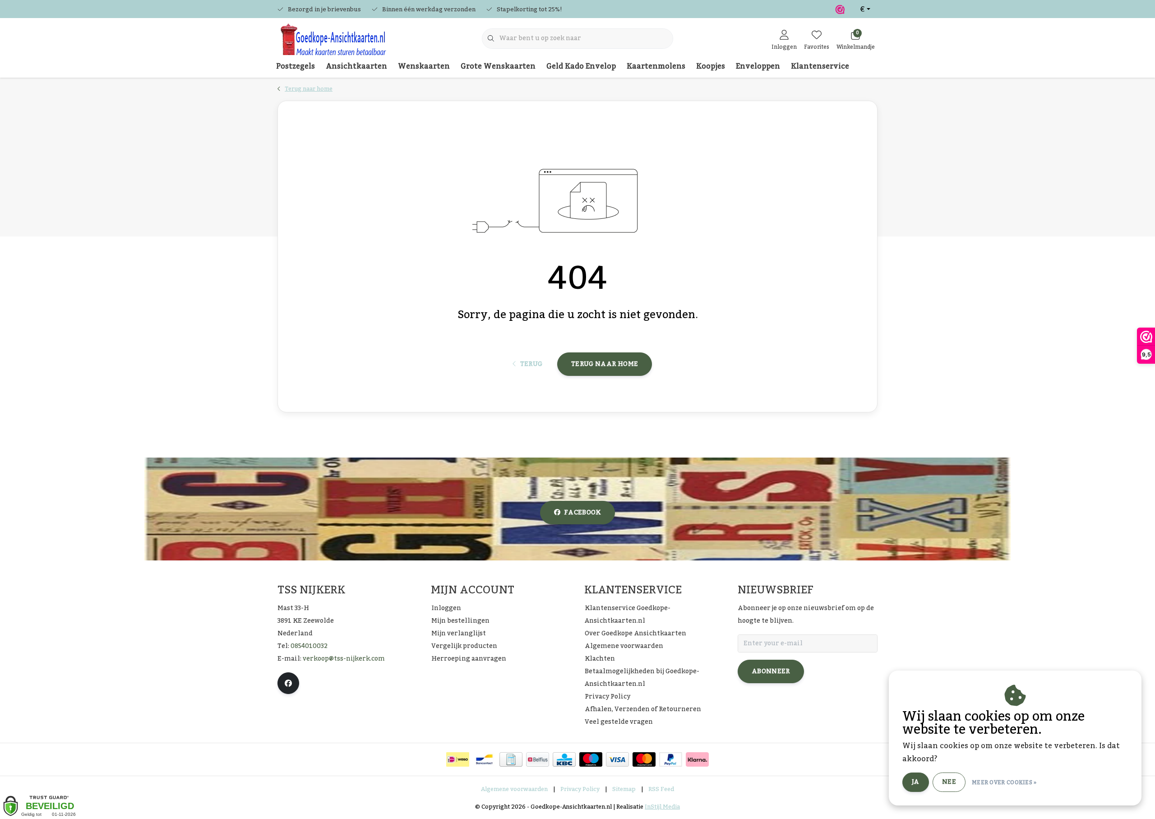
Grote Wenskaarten (498, 66)
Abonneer (771, 671)
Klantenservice (820, 66)
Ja (915, 782)
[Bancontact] (484, 759)
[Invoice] (510, 759)
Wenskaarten (424, 66)
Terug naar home (604, 364)
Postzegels (295, 66)
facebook (582, 512)
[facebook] (288, 683)
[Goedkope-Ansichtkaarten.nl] (332, 43)
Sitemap (624, 789)
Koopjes (710, 66)
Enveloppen (758, 66)
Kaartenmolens (656, 66)
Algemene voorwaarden (514, 789)
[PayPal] (670, 759)
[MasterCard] (644, 759)
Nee (949, 782)
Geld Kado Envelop (581, 66)
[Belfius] (537, 759)
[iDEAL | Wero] (457, 759)
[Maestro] (590, 759)
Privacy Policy (580, 789)
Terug (531, 364)
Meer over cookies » (1004, 782)
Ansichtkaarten (356, 66)
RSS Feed (661, 789)
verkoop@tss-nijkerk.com (344, 658)
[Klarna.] (697, 759)
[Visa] (617, 759)
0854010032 (309, 646)
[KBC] (564, 759)
